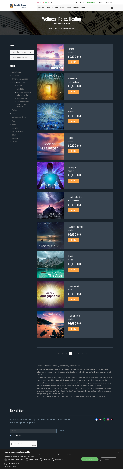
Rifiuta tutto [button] (108, 459)
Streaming (76, 8)
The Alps (71, 256)
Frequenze (19, 85)
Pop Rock (14, 110)
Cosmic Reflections (75, 197)
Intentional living (74, 315)
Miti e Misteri (20, 89)
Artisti (48, 8)
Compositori (55, 8)
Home (50, 28)
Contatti (83, 8)
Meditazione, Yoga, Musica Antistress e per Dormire (24, 93)
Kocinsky (70, 52)
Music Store (41, 8)
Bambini (14, 124)
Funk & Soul (15, 128)
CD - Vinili (14, 141)
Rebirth (70, 108)
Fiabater (71, 137)
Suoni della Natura (22, 98)
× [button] (121, 451)
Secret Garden (73, 78)
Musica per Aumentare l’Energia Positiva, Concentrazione (22, 104)
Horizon (71, 48)
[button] (41, 467)
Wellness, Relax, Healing (18, 82)
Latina (13, 113)
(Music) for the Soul (75, 226)
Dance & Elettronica (17, 131)
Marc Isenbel (72, 111)
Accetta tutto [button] (89, 459)
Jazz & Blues (15, 75)
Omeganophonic (73, 286)
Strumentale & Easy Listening (20, 79)
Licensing (69, 8)
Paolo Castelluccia (73, 82)
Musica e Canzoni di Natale (19, 117)
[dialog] (61, 459)
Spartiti (62, 8)
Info (74, 62)
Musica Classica (16, 72)
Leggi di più (31, 456)
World (13, 121)
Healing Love (72, 167)
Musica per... (15, 138)
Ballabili (14, 135)
